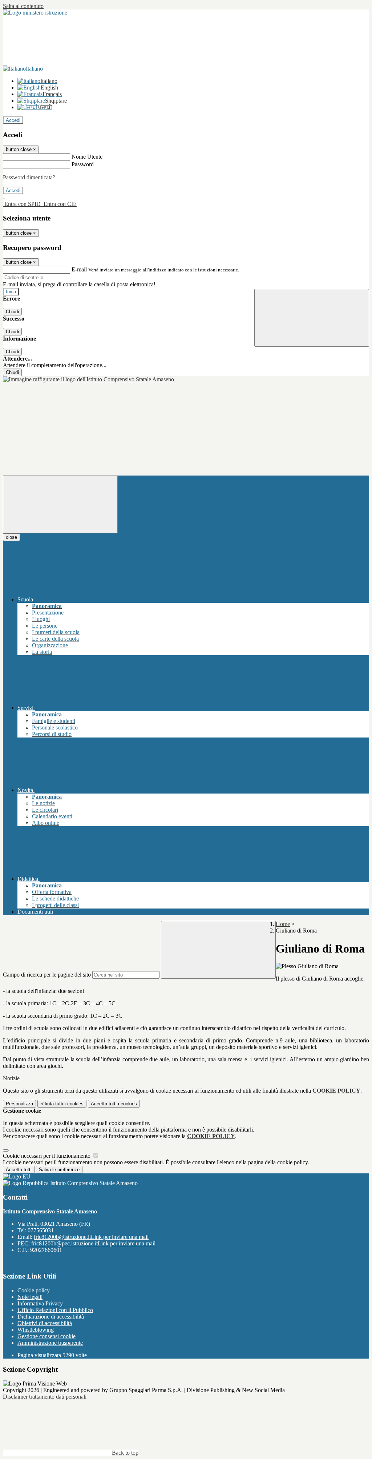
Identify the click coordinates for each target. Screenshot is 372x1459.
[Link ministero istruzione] (35, 12)
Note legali (30, 1297)
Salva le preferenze (59, 1169)
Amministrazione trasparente (50, 1343)
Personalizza (19, 1103)
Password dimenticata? (29, 177)
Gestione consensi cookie (46, 1336)
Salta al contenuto (23, 6)
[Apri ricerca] (311, 318)
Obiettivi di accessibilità (44, 1323)
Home (283, 924)
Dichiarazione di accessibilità (50, 1316)
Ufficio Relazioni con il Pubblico (55, 1310)
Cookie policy (33, 1290)
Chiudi (12, 311)
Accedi (13, 120)
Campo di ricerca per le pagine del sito (47, 974)
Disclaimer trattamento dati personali (44, 1397)
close (11, 537)
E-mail (79, 269)
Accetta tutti (114, 1103)
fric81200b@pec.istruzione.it (93, 1243)
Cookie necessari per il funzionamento (47, 1156)
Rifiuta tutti (62, 1103)
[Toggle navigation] (60, 504)
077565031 (41, 1230)
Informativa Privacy (40, 1303)
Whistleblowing (35, 1330)
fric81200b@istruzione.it (91, 1237)
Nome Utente (87, 157)
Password (83, 164)
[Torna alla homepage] (88, 379)
